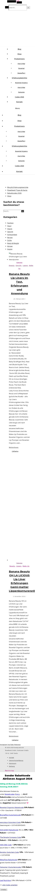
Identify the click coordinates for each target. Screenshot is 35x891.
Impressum (12, 763)
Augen (9, 249)
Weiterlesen (13, 447)
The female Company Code (10, 837)
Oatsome (21, 92)
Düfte (9, 240)
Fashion (10, 223)
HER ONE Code (6, 845)
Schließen (3, 889)
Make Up (26, 566)
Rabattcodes (9, 794)
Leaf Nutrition (5, 880)
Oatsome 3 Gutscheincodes (10, 867)
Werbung (12, 766)
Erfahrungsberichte (19, 78)
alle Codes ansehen (10, 885)
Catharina (15, 451)
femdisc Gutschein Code (9, 852)
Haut (9, 226)
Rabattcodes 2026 (14, 193)
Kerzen (10, 237)
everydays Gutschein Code (10, 822)
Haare (9, 229)
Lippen (25, 265)
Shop (19, 54)
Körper (10, 246)
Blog (19, 49)
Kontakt (19, 102)
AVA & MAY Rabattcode (9, 830)
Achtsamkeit (12, 234)
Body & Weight (13, 243)
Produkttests (19, 59)
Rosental (21, 68)
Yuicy (17, 794)
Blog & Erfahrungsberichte (17, 187)
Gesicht (10, 232)
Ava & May (21, 64)
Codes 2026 (19, 97)
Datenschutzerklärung (16, 760)
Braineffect (21, 73)
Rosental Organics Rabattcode (12, 807)
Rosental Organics (21, 83)
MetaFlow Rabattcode (8, 860)
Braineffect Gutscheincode (10, 815)
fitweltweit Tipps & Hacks (17, 190)
